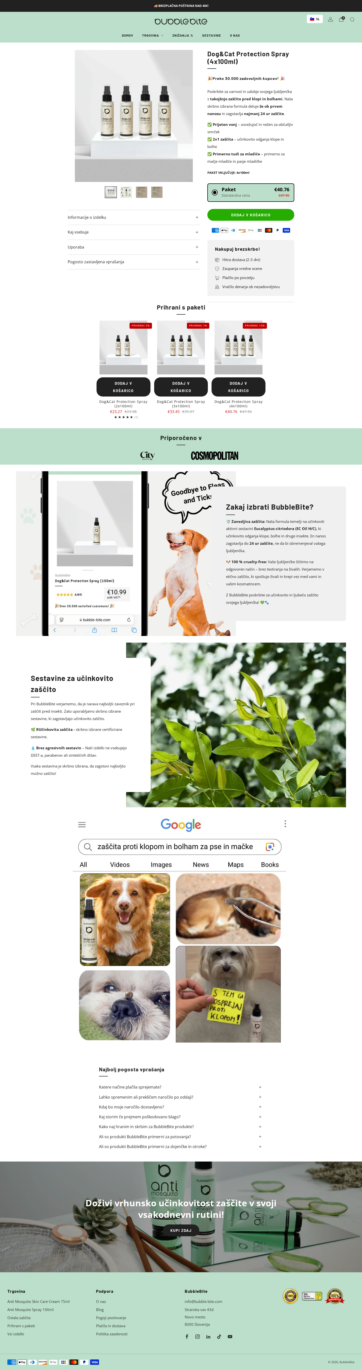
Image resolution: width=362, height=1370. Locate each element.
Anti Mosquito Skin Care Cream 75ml (38, 1301)
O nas (235, 35)
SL (318, 19)
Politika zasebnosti (112, 1333)
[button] (250, 192)
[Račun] (330, 19)
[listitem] (181, 6)
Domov (127, 35)
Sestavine (211, 35)
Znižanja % (182, 35)
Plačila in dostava (110, 1325)
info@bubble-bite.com (203, 1301)
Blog (100, 1309)
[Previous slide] (77, 116)
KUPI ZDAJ (181, 1230)
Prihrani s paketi (21, 1325)
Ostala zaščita (19, 1317)
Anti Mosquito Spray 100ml (30, 1309)
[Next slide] (190, 116)
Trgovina (150, 35)
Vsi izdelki (15, 1333)
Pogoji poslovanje (111, 1317)
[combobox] (315, 19)
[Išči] (352, 19)
